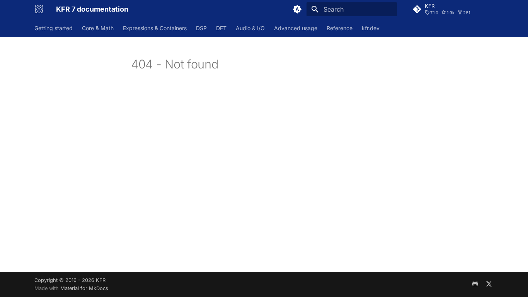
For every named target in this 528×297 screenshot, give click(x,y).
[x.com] (489, 284)
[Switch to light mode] (297, 9)
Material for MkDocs (84, 288)
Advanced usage (295, 28)
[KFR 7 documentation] (39, 9)
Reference (340, 28)
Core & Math (98, 28)
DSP (201, 28)
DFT (221, 28)
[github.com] (475, 284)
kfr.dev (371, 28)
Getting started (53, 28)
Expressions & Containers (155, 28)
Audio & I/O (250, 28)
